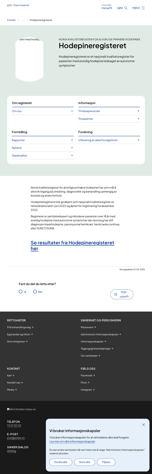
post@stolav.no (16, 437)
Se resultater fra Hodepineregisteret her (72, 245)
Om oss (17, 111)
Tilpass (106, 462)
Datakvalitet (19, 155)
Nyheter (17, 147)
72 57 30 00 (14, 425)
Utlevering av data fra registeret (98, 140)
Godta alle (60, 462)
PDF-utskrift (124, 294)
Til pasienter (85, 118)
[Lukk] (143, 424)
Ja (25, 291)
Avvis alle (84, 462)
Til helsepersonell (89, 111)
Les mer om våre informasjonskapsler (72, 441)
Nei (40, 291)
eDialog (11, 450)
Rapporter (18, 140)
